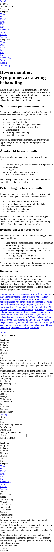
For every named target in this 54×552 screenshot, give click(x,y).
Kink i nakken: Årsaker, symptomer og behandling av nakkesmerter (24, 315)
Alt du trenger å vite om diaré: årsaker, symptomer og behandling (27, 323)
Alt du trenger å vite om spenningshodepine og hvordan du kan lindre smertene (26, 304)
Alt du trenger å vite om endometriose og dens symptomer (26, 294)
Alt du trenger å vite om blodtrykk (31, 307)
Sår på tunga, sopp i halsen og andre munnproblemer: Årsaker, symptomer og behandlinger (26, 312)
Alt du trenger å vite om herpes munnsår (25, 308)
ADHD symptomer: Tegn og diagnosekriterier (24, 298)
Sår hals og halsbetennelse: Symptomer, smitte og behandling (23, 300)
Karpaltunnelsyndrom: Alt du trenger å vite (19, 297)
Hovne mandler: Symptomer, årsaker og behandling (26, 326)
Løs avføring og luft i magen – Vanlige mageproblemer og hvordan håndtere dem (24, 321)
